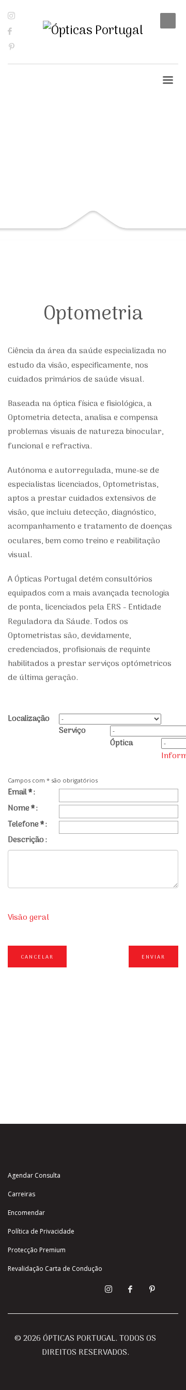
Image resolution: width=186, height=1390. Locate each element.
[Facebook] (18, 31)
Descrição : (27, 840)
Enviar (153, 957)
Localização (29, 719)
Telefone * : (27, 824)
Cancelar (37, 957)
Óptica (121, 743)
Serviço (72, 731)
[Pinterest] (19, 46)
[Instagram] (18, 15)
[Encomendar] (168, 44)
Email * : (21, 792)
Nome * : (23, 808)
